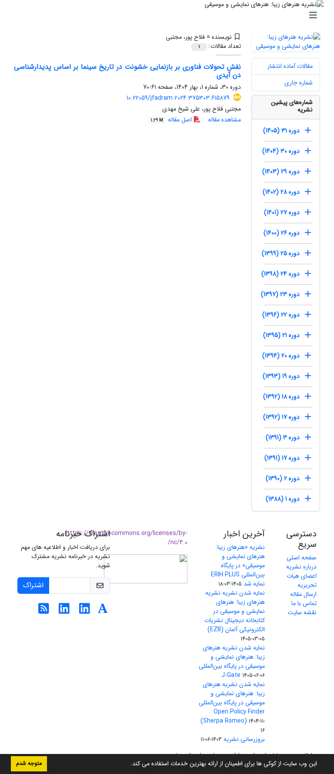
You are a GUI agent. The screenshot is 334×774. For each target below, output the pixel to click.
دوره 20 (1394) (281, 355)
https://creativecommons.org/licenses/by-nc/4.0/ (126, 537)
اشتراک (33, 585)
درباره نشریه (301, 567)
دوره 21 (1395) (281, 335)
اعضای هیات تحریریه (302, 580)
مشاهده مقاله (224, 120)
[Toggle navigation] (170, 15)
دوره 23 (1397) (280, 294)
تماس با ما (304, 603)
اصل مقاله (172, 120)
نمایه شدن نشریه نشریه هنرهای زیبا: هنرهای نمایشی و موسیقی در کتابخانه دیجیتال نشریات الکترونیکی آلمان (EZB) (234, 611)
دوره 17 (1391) (282, 458)
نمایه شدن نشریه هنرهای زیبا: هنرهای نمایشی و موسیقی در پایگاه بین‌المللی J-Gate (232, 661)
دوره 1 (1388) (283, 499)
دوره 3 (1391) (283, 437)
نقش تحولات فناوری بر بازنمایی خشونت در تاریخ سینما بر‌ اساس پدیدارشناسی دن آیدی (127, 71)
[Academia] (103, 611)
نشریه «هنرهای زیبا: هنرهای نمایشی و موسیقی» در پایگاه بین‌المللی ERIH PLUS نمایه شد (238, 565)
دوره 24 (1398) (280, 274)
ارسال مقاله (303, 594)
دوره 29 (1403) (281, 171)
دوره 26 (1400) (282, 233)
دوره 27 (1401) (282, 212)
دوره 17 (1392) (281, 417)
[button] (127, 764)
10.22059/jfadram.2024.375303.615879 (178, 98)
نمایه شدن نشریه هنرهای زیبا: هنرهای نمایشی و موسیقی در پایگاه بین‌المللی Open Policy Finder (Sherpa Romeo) (232, 703)
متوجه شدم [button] (29, 763)
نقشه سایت (302, 612)
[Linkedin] (84, 611)
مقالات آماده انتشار (290, 66)
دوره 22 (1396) (281, 315)
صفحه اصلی (302, 557)
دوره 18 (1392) (281, 396)
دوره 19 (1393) (281, 376)
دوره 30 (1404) (281, 151)
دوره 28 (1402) (281, 192)
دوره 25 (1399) (281, 253)
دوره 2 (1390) (283, 478)
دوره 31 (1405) (281, 130)
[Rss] (43, 611)
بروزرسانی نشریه (244, 739)
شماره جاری (298, 82)
